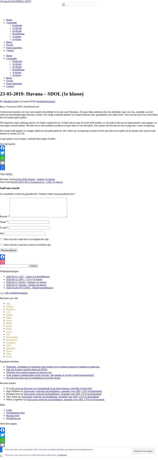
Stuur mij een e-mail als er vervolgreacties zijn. (26, 239)
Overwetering (11, 340)
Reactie (4, 216)
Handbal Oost (10, 101)
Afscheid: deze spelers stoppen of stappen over (29, 372)
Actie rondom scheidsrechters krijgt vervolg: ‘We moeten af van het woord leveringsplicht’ (50, 375)
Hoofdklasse (18, 33)
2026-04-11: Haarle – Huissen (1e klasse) (26, 282)
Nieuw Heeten (12, 337)
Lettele (9, 331)
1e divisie (17, 28)
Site (2, 233)
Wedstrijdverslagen (46, 101)
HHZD (9, 323)
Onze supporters (14, 47)
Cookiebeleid (62, 455)
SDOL (9, 174)
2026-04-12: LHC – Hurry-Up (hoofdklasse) (28, 276)
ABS (8, 303)
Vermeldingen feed (15, 412)
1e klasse (16, 36)
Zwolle (9, 356)
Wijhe (8, 353)
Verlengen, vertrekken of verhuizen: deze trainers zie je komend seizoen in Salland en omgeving (53, 366)
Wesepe (9, 351)
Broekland (10, 309)
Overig (9, 45)
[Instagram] (79, 261)
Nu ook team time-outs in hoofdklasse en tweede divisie (33, 378)
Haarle (9, 317)
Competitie (11, 22)
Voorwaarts (10, 348)
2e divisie (17, 31)
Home (9, 20)
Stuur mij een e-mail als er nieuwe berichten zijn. (27, 244)
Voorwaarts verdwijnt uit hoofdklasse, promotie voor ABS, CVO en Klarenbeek (63, 391)
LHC (8, 334)
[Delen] (79, 167)
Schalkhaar (10, 342)
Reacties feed (12, 415)
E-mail (4, 227)
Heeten (9, 320)
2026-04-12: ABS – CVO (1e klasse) (24, 279)
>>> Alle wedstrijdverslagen (14, 293)
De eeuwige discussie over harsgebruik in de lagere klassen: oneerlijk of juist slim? (52, 388)
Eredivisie (17, 25)
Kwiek (9, 328)
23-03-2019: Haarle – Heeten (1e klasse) (35, 179)
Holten (9, 326)
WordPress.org (13, 418)
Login (9, 410)
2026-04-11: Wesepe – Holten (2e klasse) (26, 285)
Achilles (9, 306)
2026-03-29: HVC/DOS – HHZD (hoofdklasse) (29, 287)
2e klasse (16, 39)
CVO (8, 312)
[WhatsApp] (79, 157)
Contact (10, 50)
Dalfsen (9, 315)
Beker (9, 42)
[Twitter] (79, 152)
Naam (4, 222)
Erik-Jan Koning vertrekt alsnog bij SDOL (27, 369)
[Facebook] (79, 148)
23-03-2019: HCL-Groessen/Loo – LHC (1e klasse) (37, 182)
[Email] (79, 162)
